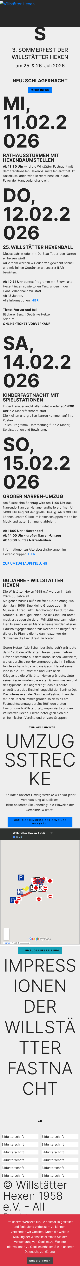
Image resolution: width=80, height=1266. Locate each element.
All (40, 1121)
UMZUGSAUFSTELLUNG (42, 950)
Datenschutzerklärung (39, 1251)
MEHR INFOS (40, 90)
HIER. (32, 554)
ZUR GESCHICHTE (42, 727)
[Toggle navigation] (77, 13)
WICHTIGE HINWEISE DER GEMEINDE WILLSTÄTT (40, 822)
